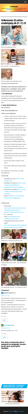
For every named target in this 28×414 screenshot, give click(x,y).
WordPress (10, 411)
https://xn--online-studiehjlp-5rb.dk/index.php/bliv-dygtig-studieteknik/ (15, 191)
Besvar (4, 320)
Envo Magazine (20, 411)
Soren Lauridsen (8, 325)
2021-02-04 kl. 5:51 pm (5, 327)
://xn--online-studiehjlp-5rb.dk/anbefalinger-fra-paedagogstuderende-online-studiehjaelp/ (15, 185)
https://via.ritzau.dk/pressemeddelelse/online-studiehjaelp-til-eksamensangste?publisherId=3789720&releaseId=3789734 (15, 210)
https (19, 183)
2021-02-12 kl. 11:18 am (5, 295)
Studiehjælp (14, 7)
